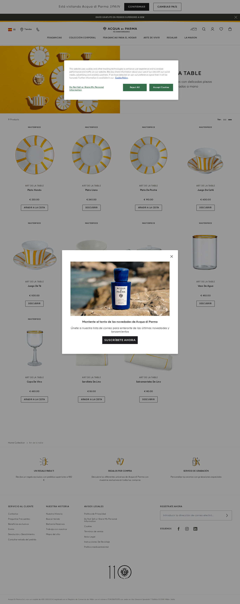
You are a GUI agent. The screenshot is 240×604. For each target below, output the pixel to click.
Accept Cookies (161, 87)
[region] (121, 80)
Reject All (135, 87)
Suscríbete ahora (119, 340)
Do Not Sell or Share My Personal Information (86, 88)
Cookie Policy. (121, 78)
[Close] (172, 256)
